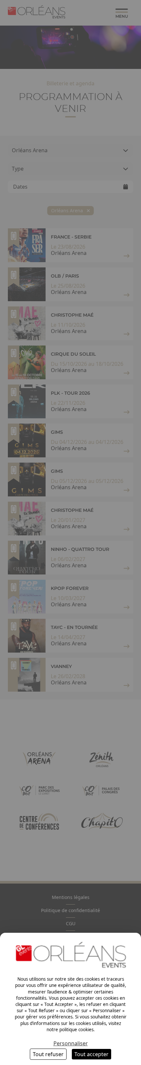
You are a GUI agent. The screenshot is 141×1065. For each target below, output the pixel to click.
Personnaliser (70, 1043)
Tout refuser (48, 1054)
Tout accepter (91, 1054)
